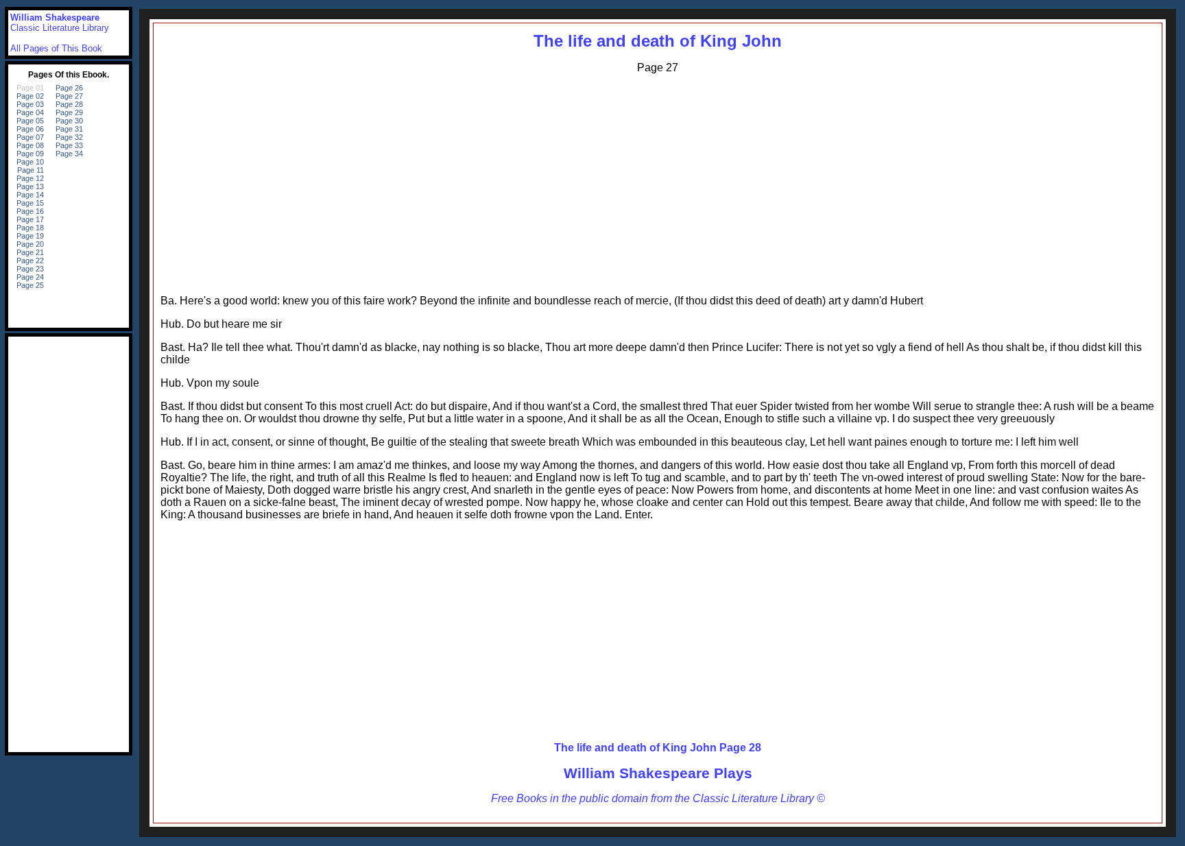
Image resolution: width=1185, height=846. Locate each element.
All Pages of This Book (56, 48)
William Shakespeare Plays (658, 773)
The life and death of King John (658, 41)
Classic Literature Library (59, 28)
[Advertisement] (657, 181)
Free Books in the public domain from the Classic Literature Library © (658, 798)
